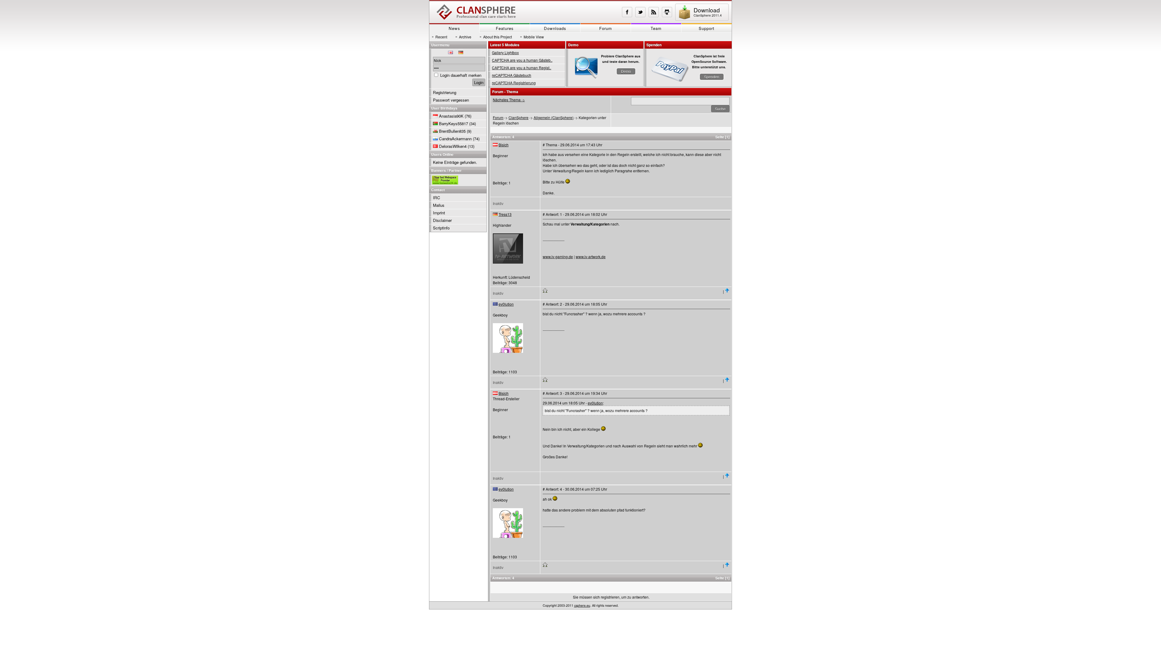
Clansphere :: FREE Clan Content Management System (476, 12)
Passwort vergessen (451, 100)
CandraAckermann (455, 138)
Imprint (439, 213)
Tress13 (505, 214)
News (454, 28)
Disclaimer (442, 220)
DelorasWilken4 (453, 146)
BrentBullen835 (452, 131)
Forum (605, 28)
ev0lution (506, 304)
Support (706, 28)
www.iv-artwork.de (591, 256)
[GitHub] (667, 12)
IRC (436, 197)
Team (656, 28)
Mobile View (532, 36)
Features (505, 28)
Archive (463, 36)
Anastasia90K (451, 116)
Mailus (438, 205)
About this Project (496, 36)
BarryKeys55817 (453, 123)
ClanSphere (518, 117)
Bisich (504, 144)
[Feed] (654, 12)
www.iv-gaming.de (558, 256)
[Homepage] (545, 291)
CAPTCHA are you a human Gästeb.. (522, 60)
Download (708, 12)
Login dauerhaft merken (460, 75)
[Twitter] (640, 12)
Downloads (555, 28)
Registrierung (444, 92)
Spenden (711, 76)
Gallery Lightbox (505, 52)
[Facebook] (627, 12)
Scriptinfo (441, 228)
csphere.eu (582, 605)
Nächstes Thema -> (509, 99)
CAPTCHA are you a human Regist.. (521, 67)
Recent (439, 36)
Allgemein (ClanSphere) (554, 117)
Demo (626, 71)
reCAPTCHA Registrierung (514, 82)
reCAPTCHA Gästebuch (511, 75)
